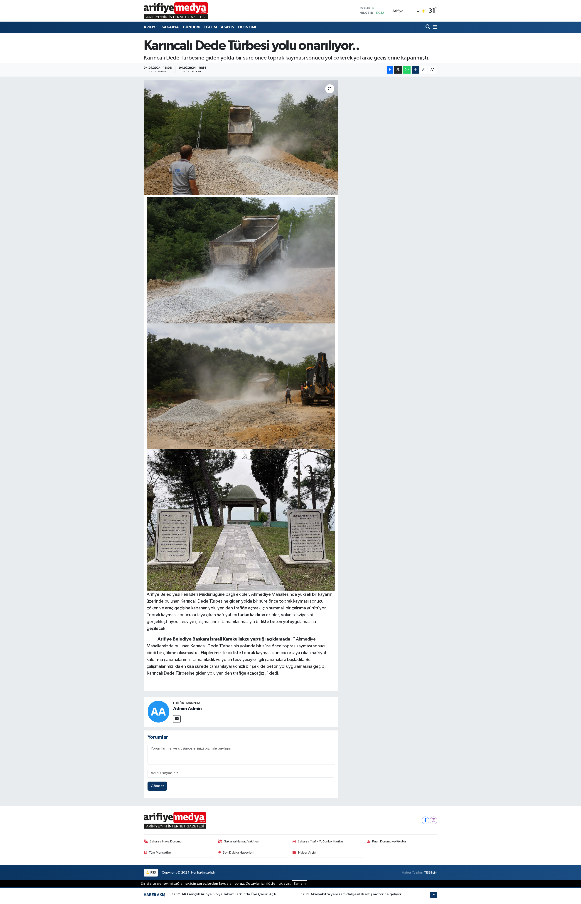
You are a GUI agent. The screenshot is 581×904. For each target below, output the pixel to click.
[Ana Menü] (434, 27)
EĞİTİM (210, 27)
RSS (153, 872)
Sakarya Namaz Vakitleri (241, 841)
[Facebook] (425, 820)
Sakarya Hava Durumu (166, 841)
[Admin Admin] (158, 711)
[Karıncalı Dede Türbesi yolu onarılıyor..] (241, 137)
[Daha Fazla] (415, 70)
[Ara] (428, 27)
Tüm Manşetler (160, 852)
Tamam (299, 884)
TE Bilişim (430, 872)
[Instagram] (433, 820)
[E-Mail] (177, 719)
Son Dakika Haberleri (238, 852)
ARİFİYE (151, 27)
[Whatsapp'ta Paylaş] (407, 70)
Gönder (157, 786)
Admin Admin (187, 708)
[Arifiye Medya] (176, 10)
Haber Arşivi (307, 852)
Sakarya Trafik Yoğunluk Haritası (321, 841)
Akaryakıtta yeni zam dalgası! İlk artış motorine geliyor (355, 894)
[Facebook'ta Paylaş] (390, 70)
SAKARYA (170, 27)
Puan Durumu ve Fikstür (389, 841)
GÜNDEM (191, 27)
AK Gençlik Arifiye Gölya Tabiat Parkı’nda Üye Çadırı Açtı (229, 894)
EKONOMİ (247, 27)
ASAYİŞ (227, 27)
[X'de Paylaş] (398, 70)
